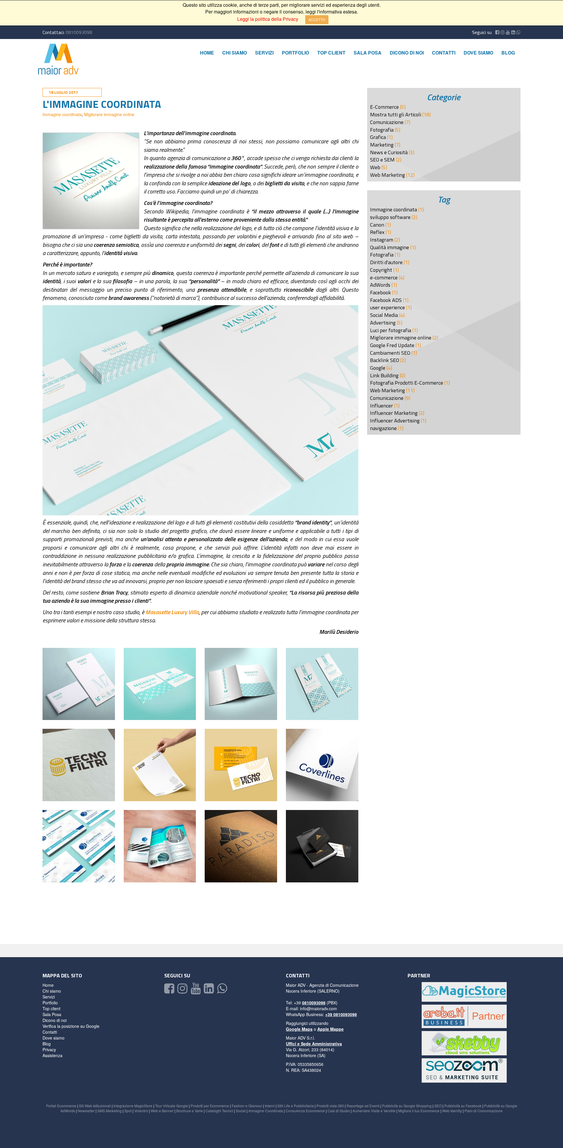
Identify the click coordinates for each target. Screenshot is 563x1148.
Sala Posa (367, 52)
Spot (128, 1110)
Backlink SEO (385, 360)
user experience (388, 307)
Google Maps (299, 1029)
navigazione (384, 428)
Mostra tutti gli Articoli (396, 114)
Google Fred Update (393, 345)
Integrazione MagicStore (132, 1105)
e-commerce (384, 277)
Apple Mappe (330, 1029)
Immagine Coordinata (265, 1110)
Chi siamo (234, 52)
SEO (438, 1105)
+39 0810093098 (341, 1014)
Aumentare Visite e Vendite (374, 1110)
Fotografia (382, 130)
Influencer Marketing (394, 413)
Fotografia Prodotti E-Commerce (407, 383)
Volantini (141, 1110)
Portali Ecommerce (61, 1105)
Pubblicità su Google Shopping (407, 1105)
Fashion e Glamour (247, 1105)
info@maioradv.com (318, 1008)
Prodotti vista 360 (330, 1105)
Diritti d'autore (387, 262)
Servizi (264, 52)
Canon (377, 225)
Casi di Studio (339, 1110)
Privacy (49, 1049)
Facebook (381, 292)
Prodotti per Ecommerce (210, 1105)
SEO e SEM (383, 160)
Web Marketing (388, 175)
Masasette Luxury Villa (172, 612)
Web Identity (452, 1110)
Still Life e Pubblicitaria (295, 1105)
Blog (508, 52)
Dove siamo (478, 52)
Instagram (382, 240)
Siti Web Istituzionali (95, 1105)
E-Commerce (385, 107)
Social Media (384, 315)
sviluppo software (391, 217)
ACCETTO (316, 19)
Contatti (443, 52)
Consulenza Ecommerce (305, 1110)
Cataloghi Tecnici (219, 1110)
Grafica (378, 137)
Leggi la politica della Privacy (267, 19)
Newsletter (86, 1110)
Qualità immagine (390, 247)
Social (241, 1110)
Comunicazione (387, 122)
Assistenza (52, 1055)
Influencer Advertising (395, 420)
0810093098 (79, 32)
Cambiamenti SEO (390, 353)
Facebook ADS (386, 300)
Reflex (378, 232)
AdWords (380, 285)
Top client (331, 52)
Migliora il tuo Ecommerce (419, 1110)
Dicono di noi (407, 52)
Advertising (383, 323)
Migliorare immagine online (109, 114)
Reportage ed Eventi (363, 1105)
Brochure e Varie (189, 1110)
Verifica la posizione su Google (71, 1026)
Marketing (382, 145)
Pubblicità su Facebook (462, 1105)
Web (375, 167)
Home (207, 52)
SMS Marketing (109, 1110)
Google (378, 368)
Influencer (382, 406)
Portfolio (295, 52)
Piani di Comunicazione (483, 1110)
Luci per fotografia (391, 330)
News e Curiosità (389, 152)
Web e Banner (162, 1110)
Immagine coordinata (62, 114)
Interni (270, 1105)
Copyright (381, 270)
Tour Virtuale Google (171, 1105)
